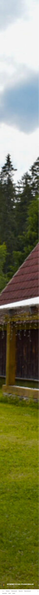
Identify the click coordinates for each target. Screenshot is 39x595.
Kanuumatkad (4, 593)
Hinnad (10, 593)
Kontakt (14, 593)
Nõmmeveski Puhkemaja (20, 584)
